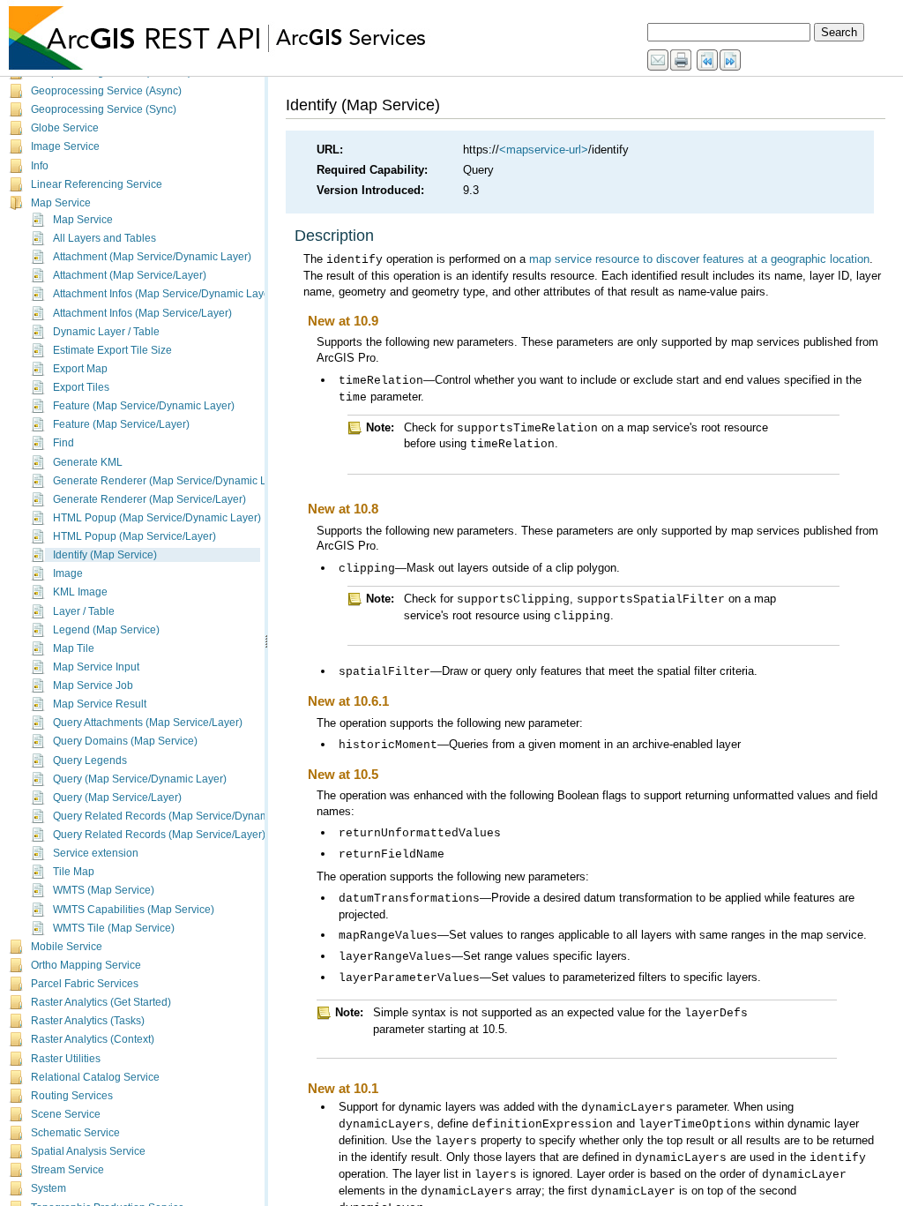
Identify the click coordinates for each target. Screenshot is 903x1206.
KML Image (80, 592)
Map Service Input (96, 667)
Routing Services (72, 1095)
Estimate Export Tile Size (112, 350)
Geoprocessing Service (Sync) (103, 109)
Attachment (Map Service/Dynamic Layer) (152, 256)
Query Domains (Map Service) (125, 741)
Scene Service (66, 1114)
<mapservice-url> (543, 149)
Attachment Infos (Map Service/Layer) (142, 313)
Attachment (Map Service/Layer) (129, 275)
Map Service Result (99, 704)
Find (63, 443)
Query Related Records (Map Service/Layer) (159, 834)
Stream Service (67, 1170)
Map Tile (73, 648)
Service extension (95, 853)
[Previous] (708, 60)
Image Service (65, 146)
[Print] (681, 60)
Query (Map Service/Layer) (117, 797)
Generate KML (88, 462)
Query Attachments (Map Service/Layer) (148, 722)
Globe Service (65, 128)
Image (68, 573)
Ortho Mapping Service (86, 965)
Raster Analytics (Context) (92, 1039)
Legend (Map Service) (106, 630)
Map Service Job (93, 685)
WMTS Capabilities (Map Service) (133, 909)
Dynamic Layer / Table (106, 331)
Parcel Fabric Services (84, 983)
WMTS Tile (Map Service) (114, 928)
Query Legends (90, 760)
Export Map (80, 368)
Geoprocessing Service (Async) (106, 91)
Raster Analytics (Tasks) (88, 1020)
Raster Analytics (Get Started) (101, 1002)
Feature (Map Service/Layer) (121, 424)
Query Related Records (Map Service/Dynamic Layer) (181, 816)
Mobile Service (66, 946)
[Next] (731, 60)
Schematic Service (75, 1132)
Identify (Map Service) (105, 555)
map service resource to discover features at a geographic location (699, 259)
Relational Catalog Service (95, 1077)
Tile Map (73, 871)
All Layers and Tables (104, 238)
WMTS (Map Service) (103, 890)
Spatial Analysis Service (88, 1151)
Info (40, 166)
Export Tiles (81, 387)
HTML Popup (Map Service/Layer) (134, 536)
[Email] (658, 60)
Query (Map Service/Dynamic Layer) (140, 779)
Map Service (61, 203)
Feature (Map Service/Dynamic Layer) (144, 406)
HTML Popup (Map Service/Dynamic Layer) (157, 518)
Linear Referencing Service (96, 184)
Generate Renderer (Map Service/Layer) (149, 499)
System (48, 1188)
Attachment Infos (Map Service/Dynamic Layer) (165, 293)
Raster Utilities (66, 1058)
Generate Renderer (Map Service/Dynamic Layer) (172, 481)
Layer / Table (84, 611)
